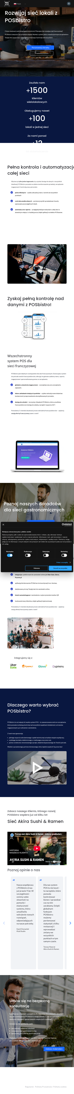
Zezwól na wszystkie (60, 568)
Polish (18, 4)
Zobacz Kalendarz (54, 1049)
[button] (70, 923)
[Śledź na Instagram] (54, 1080)
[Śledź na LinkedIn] (64, 1080)
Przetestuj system (41, 53)
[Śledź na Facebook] (49, 1080)
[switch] (28, 555)
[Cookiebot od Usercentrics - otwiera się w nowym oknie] (63, 524)
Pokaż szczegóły (62, 562)
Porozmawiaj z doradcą (40, 47)
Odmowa (37, 568)
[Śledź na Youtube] (59, 1080)
